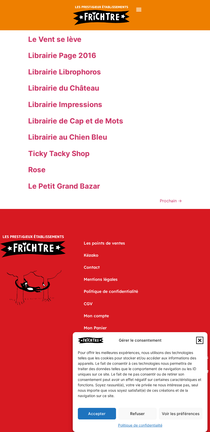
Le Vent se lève (54, 39)
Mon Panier (95, 327)
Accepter (97, 413)
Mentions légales (101, 279)
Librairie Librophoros (64, 72)
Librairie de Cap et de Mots (75, 121)
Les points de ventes (104, 243)
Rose (37, 169)
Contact (92, 267)
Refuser (137, 413)
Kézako (91, 255)
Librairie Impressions (65, 104)
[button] (199, 340)
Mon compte (96, 315)
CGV (88, 303)
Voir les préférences (181, 413)
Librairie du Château (63, 88)
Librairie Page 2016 (62, 55)
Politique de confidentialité (140, 425)
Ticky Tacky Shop (59, 153)
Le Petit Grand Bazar (64, 186)
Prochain (171, 200)
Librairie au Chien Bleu (67, 137)
